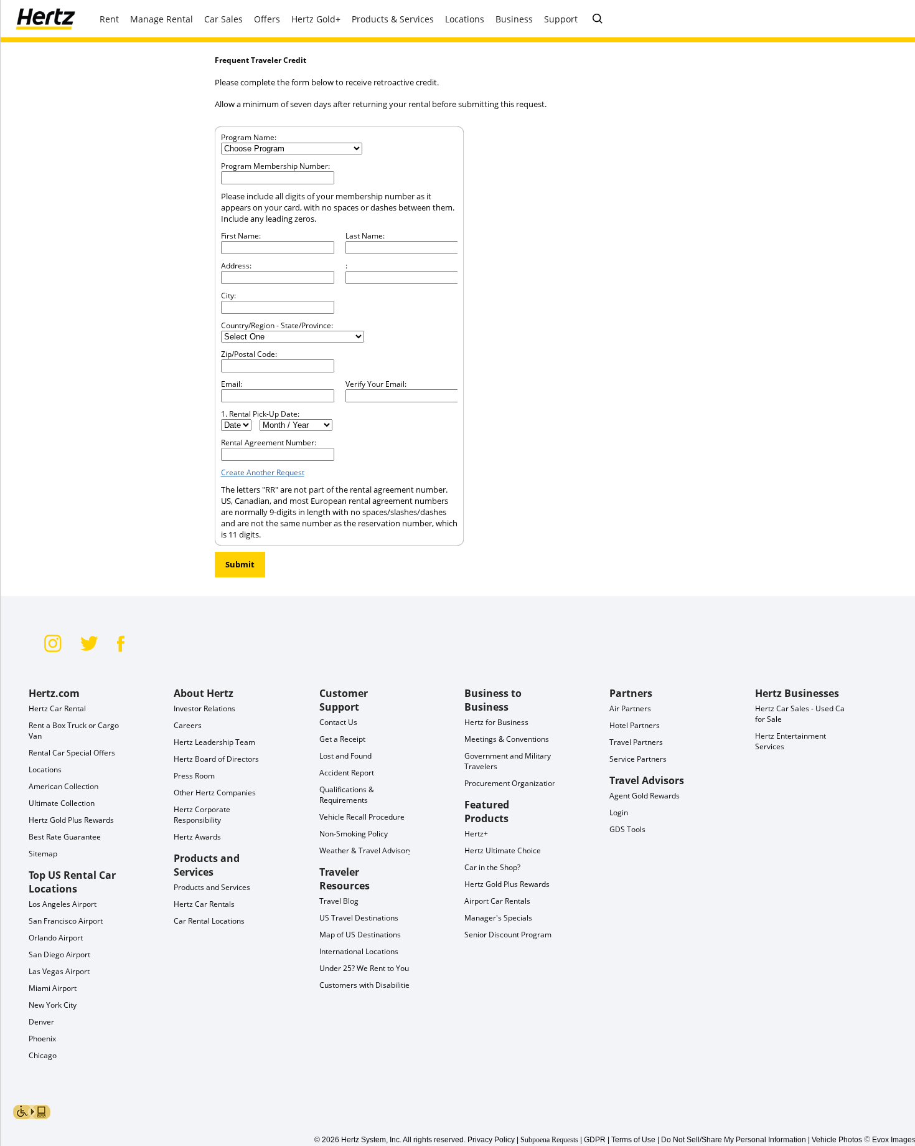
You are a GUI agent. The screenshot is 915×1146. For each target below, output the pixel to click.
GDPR (595, 1139)
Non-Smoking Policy (353, 833)
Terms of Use (633, 1139)
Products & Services (393, 19)
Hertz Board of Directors (216, 759)
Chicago (43, 1055)
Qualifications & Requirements (346, 794)
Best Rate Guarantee (65, 836)
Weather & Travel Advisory (365, 850)
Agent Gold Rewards (644, 795)
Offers (267, 19)
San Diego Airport (59, 954)
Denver (41, 1021)
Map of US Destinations (360, 934)
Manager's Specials (498, 917)
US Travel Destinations (358, 917)
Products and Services (212, 887)
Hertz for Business (496, 722)
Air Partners (630, 708)
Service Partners (638, 759)
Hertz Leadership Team (214, 742)
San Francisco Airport (66, 921)
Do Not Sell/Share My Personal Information (733, 1139)
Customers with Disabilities (366, 985)
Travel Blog (339, 901)
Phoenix (42, 1038)
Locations (45, 769)
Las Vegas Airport (59, 971)
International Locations (358, 951)
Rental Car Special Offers (72, 752)
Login (618, 812)
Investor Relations (204, 708)
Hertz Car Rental (57, 708)
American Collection (63, 786)
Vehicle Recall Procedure (362, 817)
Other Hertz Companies (215, 792)
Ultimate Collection (62, 803)
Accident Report (346, 772)
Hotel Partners (634, 725)
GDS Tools (627, 829)
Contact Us (338, 722)
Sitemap (43, 853)
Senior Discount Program (507, 934)
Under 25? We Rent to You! (365, 968)
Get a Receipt (342, 739)
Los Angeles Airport (62, 904)
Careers (188, 725)
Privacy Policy (491, 1139)
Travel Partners (636, 742)
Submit (240, 564)
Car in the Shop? (492, 867)
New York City (53, 1005)
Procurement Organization (510, 783)
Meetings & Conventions (506, 739)
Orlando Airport (56, 937)
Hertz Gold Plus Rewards (71, 820)
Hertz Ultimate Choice (502, 850)
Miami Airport (53, 988)
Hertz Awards (197, 836)
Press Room (194, 775)
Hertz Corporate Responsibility (202, 814)
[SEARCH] (597, 19)
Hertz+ (476, 833)
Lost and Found (345, 756)
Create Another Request (262, 472)
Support (561, 19)
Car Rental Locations (209, 921)
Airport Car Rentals (497, 901)
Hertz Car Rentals (204, 904)
